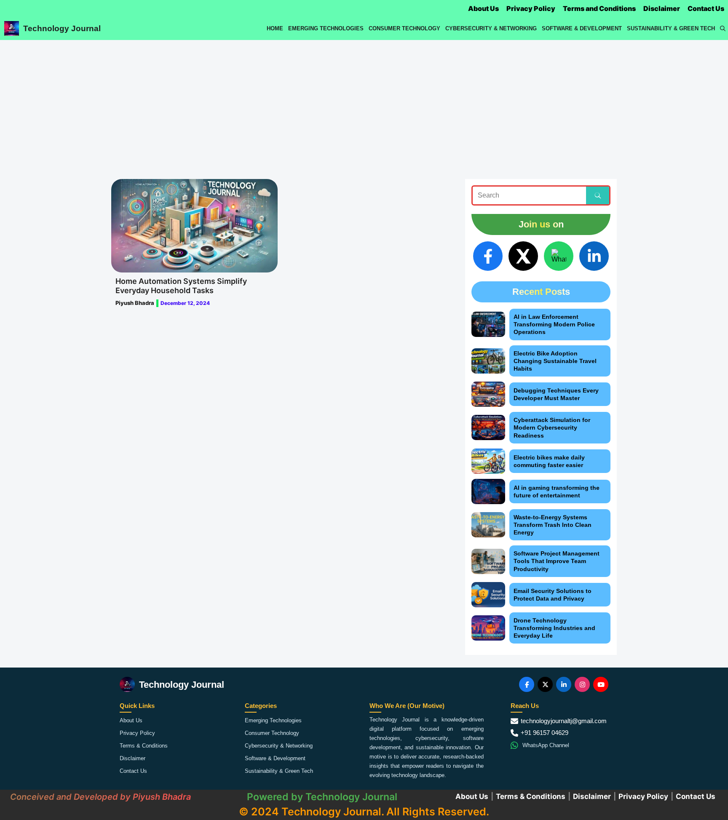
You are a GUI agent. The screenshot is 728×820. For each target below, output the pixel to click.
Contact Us (706, 8)
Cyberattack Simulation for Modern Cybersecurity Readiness (552, 427)
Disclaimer (661, 8)
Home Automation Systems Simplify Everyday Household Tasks (181, 286)
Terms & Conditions (144, 746)
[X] (523, 256)
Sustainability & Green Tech (671, 28)
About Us (483, 8)
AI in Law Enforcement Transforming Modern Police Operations (554, 324)
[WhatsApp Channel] (558, 256)
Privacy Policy (530, 8)
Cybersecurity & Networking (491, 28)
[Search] (597, 195)
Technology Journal (62, 28)
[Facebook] (488, 256)
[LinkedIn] (594, 256)
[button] (722, 28)
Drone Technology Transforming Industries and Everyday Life (554, 628)
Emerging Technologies (326, 28)
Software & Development (582, 28)
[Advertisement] (364, 103)
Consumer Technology (404, 28)
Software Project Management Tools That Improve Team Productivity (557, 561)
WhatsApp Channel (545, 745)
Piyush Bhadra (134, 302)
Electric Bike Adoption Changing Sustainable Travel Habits (555, 361)
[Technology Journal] (11, 28)
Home (275, 28)
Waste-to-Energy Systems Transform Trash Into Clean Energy (553, 525)
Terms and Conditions (599, 8)
